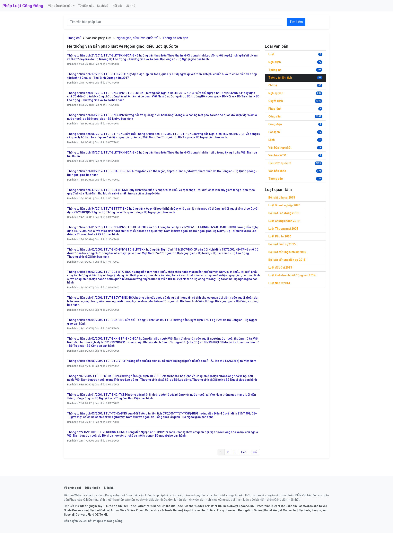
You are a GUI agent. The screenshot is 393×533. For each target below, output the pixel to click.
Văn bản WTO (277, 155)
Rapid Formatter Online (199, 510)
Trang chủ (74, 38)
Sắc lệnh (274, 132)
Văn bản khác (277, 171)
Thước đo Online (115, 506)
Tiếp (243, 452)
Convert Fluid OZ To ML (92, 514)
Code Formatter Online (144, 506)
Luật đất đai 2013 (280, 267)
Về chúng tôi (72, 487)
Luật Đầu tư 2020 (279, 236)
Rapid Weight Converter (280, 510)
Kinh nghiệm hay (91, 506)
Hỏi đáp (118, 5)
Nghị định (274, 62)
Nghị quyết (275, 93)
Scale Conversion (76, 510)
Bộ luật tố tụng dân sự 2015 (286, 259)
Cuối (254, 452)
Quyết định (275, 101)
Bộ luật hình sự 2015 (282, 244)
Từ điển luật (86, 5)
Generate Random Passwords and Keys (299, 506)
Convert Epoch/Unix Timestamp (248, 506)
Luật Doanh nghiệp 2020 (284, 205)
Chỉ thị (272, 85)
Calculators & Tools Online (163, 510)
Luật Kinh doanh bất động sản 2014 (291, 275)
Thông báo (275, 178)
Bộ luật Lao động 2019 (283, 213)
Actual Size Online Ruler (127, 510)
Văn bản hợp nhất (279, 147)
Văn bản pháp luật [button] (60, 5)
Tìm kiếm (296, 22)
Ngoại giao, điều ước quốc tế (137, 38)
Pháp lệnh (274, 108)
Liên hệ (130, 5)
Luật (271, 54)
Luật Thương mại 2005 (283, 228)
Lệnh (271, 139)
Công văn (274, 116)
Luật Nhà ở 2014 (279, 283)
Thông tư (274, 69)
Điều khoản (92, 487)
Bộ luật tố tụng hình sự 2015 (287, 252)
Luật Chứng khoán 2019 (283, 220)
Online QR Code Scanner (178, 506)
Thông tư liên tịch (175, 38)
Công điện (275, 124)
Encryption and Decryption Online (239, 510)
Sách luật (103, 5)
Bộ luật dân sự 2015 (281, 197)
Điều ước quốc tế (279, 163)
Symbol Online (99, 510)
